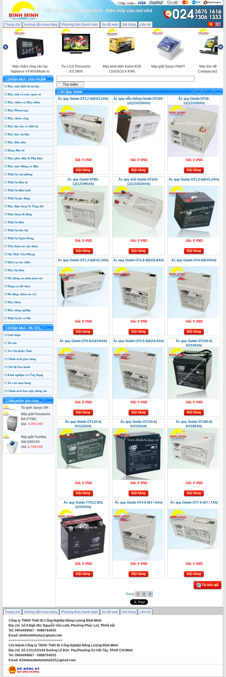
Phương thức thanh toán (79, 24)
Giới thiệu (14, 335)
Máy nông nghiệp (19, 310)
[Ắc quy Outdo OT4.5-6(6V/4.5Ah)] (137, 398)
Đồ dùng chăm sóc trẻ (21, 294)
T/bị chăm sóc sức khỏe (22, 246)
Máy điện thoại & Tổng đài (25, 206)
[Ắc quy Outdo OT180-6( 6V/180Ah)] (193, 467)
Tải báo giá (210, 585)
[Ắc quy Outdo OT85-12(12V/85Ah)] (82, 236)
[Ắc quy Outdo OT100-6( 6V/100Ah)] (193, 398)
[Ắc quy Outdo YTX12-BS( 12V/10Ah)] (82, 560)
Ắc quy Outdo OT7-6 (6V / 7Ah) (194, 502)
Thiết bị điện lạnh (19, 190)
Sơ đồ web (110, 24)
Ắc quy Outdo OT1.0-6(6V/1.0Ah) (194, 179)
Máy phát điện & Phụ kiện (24, 158)
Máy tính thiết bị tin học (23, 86)
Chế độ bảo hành (18, 367)
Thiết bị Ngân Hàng (20, 238)
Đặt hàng (83, 170)
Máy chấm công (18, 118)
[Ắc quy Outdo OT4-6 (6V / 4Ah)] (137, 560)
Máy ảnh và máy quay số (24, 94)
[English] (218, 26)
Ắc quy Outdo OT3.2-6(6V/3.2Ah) (83, 99)
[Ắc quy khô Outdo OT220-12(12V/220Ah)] (137, 236)
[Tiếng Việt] (211, 26)
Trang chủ (12, 24)
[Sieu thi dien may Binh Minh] (24, 19)
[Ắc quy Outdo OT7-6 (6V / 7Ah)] (193, 548)
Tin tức (12, 343)
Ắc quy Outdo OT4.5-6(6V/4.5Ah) (138, 341)
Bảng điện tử (16, 150)
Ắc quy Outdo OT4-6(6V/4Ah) (193, 260)
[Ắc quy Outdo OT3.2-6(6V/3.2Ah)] (82, 144)
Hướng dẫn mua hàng (41, 24)
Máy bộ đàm (15, 270)
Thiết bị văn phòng (20, 174)
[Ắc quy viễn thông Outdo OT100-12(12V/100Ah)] (137, 144)
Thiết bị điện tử (17, 182)
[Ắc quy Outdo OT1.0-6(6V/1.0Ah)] (193, 236)
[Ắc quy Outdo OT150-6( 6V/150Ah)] (137, 479)
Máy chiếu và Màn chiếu (23, 102)
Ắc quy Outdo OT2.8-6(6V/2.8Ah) (138, 260)
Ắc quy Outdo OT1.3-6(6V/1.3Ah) (83, 260)
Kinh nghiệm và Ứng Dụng (25, 375)
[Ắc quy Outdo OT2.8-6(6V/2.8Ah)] (137, 317)
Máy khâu (14, 302)
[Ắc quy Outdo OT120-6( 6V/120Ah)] (82, 467)
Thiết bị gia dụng (18, 198)
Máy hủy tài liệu (18, 134)
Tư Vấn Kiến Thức (20, 351)
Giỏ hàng (129, 24)
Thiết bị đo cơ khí (19, 318)
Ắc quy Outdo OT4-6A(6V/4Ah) (83, 341)
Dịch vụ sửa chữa (19, 262)
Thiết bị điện (15, 222)
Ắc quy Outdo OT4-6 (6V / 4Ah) (138, 502)
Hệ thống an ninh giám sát (25, 278)
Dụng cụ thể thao (18, 286)
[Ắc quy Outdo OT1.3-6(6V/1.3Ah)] (82, 306)
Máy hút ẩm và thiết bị (22, 126)
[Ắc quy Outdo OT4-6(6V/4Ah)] (193, 317)
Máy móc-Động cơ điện (22, 166)
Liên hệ (145, 24)
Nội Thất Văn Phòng (21, 254)
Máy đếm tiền (16, 142)
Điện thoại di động (19, 214)
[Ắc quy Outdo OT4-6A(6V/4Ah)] (82, 398)
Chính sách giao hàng (21, 359)
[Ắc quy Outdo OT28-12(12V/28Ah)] (193, 156)
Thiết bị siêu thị (17, 230)
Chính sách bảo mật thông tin (27, 391)
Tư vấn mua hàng (19, 383)
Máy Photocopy (18, 110)
